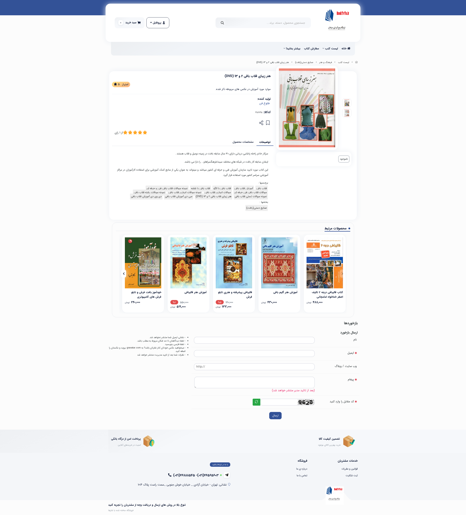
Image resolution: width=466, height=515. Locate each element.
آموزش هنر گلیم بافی (285, 292)
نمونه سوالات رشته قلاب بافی (149, 192)
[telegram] (226, 475)
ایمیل (350, 353)
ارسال (275, 415)
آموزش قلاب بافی (243, 188)
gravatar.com (134, 348)
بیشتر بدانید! (293, 48)
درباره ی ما (301, 469)
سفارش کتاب (311, 48)
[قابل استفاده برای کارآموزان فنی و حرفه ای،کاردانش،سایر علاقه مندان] (279, 262)
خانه (344, 48)
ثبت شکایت (352, 475)
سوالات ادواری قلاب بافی (218, 192)
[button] (342, 274)
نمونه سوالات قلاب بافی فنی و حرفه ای (167, 188)
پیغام (351, 379)
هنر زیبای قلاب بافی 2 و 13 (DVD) (213, 196)
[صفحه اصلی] (356, 62)
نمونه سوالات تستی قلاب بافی (251, 196)
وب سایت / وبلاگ (346, 366)
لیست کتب (331, 48)
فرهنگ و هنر (325, 62)
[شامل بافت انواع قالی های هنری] (234, 262)
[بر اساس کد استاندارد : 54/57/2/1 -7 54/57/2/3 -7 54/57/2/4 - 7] (325, 262)
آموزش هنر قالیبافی (195, 292)
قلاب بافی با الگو (222, 188)
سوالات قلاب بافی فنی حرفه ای (250, 192)
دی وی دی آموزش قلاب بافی (146, 196)
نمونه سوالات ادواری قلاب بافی (184, 192)
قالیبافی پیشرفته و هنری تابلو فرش (235, 294)
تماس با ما (302, 475)
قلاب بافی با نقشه (200, 188)
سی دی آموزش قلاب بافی (178, 196)
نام (355, 339)
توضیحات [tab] (264, 142)
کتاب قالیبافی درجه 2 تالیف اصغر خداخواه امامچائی (327, 294)
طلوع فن (264, 103)
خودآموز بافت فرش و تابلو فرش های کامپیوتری (146, 294)
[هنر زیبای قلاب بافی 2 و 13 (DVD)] (335, 495)
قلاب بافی (261, 188)
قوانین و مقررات (349, 469)
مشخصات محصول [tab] (243, 142)
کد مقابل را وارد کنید (342, 401)
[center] (222, 22)
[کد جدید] (256, 402)
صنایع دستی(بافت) (304, 62)
